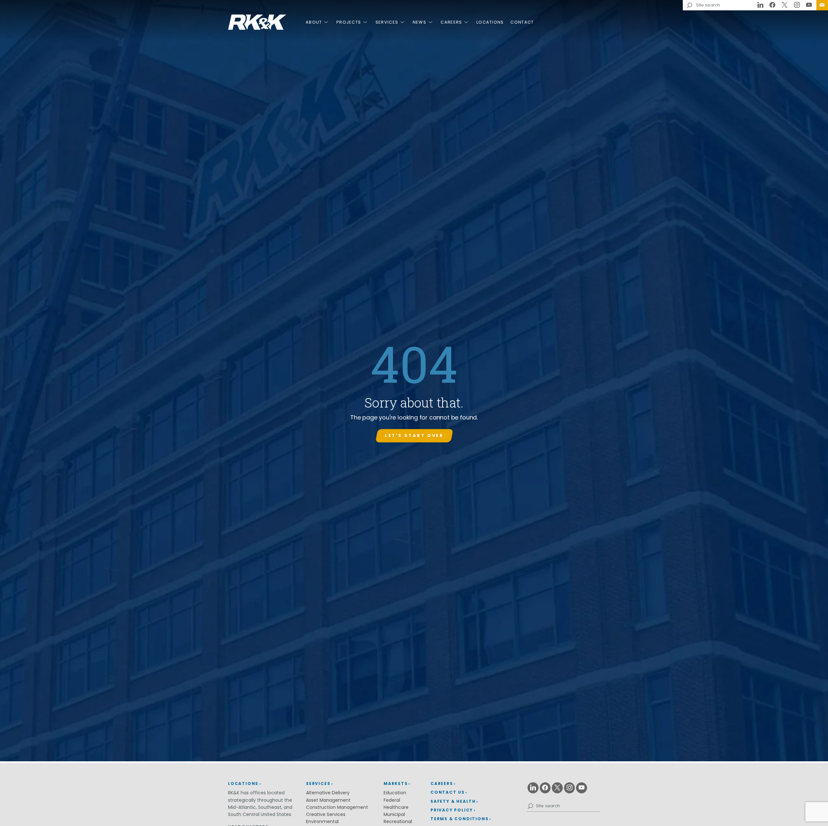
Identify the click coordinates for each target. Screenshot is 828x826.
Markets (396, 783)
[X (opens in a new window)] (785, 5)
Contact (522, 22)
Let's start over (414, 435)
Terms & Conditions (459, 818)
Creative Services (325, 814)
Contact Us (822, 5)
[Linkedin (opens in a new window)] (760, 5)
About (314, 22)
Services (387, 22)
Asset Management (328, 800)
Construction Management (337, 807)
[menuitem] (822, 5)
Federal (392, 800)
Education (395, 792)
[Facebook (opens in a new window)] (773, 5)
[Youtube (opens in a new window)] (809, 5)
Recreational (398, 821)
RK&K (257, 22)
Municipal (394, 814)
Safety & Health (453, 801)
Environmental (322, 821)
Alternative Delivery (328, 792)
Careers (451, 22)
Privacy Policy (451, 810)
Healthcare (396, 807)
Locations (490, 22)
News (419, 22)
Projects (348, 22)
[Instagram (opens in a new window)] (797, 5)
